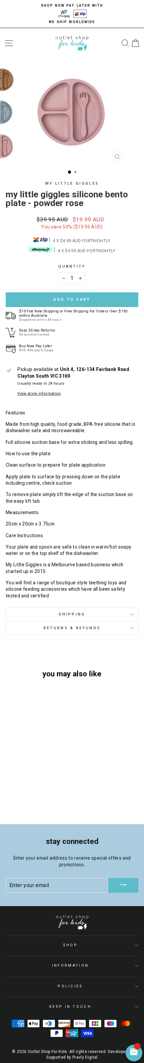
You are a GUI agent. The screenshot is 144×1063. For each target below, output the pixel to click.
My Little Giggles (72, 183)
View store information (39, 393)
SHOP (70, 945)
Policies (70, 986)
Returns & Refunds (72, 628)
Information (70, 965)
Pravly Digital (85, 1057)
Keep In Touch (70, 1006)
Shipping (72, 614)
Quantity (72, 266)
